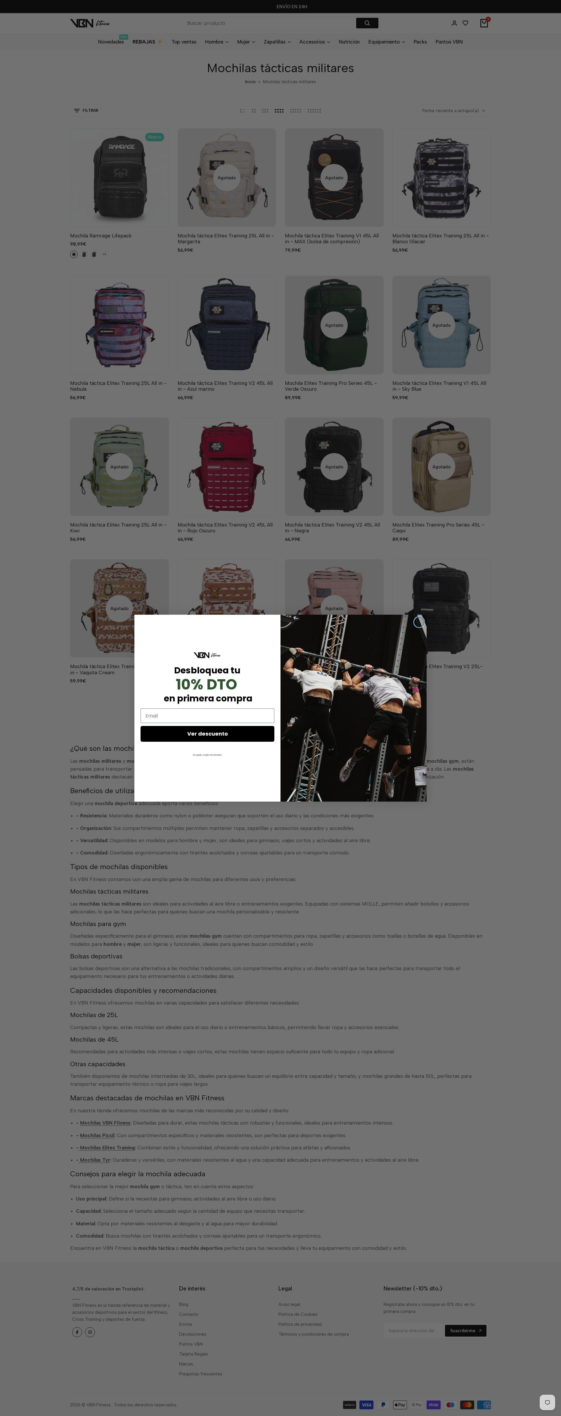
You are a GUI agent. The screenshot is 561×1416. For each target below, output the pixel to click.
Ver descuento (207, 733)
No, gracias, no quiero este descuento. (207, 755)
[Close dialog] (419, 622)
